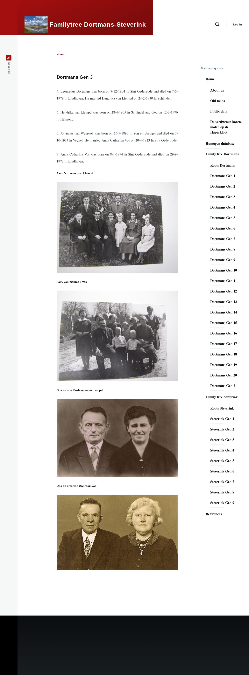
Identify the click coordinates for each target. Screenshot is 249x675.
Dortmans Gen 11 (223, 280)
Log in (237, 24)
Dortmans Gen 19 (223, 364)
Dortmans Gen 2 (222, 186)
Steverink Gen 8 (222, 492)
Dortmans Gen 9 (222, 259)
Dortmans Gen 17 (223, 343)
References (214, 513)
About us (217, 90)
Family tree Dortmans (222, 153)
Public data (218, 111)
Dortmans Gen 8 (222, 249)
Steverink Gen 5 (222, 460)
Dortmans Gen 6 (222, 228)
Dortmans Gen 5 (222, 217)
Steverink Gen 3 (222, 439)
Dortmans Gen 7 (222, 238)
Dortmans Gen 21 (223, 385)
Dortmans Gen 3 (222, 196)
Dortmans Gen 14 (223, 312)
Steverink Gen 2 (222, 429)
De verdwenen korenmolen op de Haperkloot (226, 127)
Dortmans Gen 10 (223, 270)
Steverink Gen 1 (222, 418)
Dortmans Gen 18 (223, 354)
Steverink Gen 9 (222, 502)
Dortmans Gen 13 (223, 301)
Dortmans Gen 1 (222, 175)
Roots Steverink (222, 408)
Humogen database (220, 143)
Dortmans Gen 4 (222, 207)
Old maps (217, 100)
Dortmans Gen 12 (223, 291)
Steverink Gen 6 (222, 471)
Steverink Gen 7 (222, 481)
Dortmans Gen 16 (223, 333)
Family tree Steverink (222, 396)
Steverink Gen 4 (222, 450)
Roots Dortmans (222, 165)
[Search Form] (217, 24)
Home (60, 54)
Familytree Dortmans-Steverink (98, 24)
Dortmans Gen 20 (223, 375)
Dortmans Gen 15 (223, 322)
